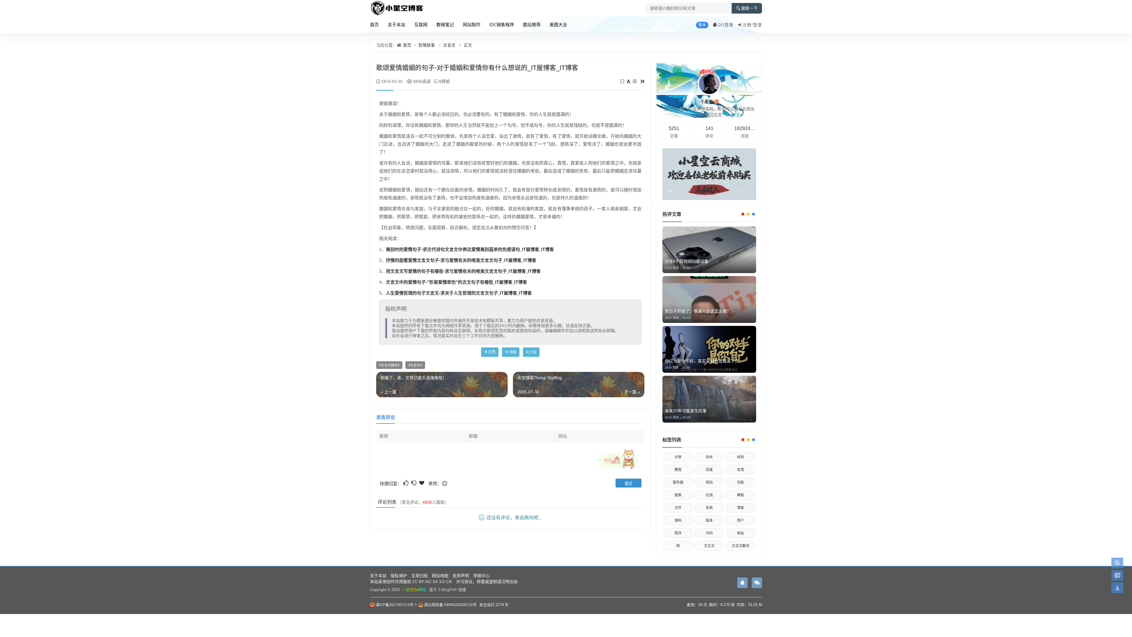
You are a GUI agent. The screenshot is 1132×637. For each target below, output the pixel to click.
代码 (709, 533)
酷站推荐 (532, 24)
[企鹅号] (742, 582)
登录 (757, 24)
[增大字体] (635, 81)
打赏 (492, 351)
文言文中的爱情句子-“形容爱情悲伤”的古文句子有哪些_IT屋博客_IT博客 (456, 282)
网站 (709, 482)
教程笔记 (445, 24)
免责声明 (461, 575)
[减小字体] (622, 81)
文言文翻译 (389, 365)
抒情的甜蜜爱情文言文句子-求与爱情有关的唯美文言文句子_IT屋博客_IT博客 (461, 260)
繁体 (702, 24)
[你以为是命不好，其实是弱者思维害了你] (709, 349)
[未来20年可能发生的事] (709, 399)
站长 (709, 456)
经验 (740, 456)
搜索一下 (749, 8)
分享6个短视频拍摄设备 (686, 261)
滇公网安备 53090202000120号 (450, 604)
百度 (709, 469)
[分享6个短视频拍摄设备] (709, 249)
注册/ (748, 24)
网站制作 (472, 24)
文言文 (449, 45)
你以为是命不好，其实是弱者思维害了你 (702, 361)
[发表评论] (1117, 575)
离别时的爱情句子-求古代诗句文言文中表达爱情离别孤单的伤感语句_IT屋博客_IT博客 (470, 249)
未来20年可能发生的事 (686, 410)
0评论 (444, 81)
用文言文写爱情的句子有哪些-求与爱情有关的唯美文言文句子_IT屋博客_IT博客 (463, 271)
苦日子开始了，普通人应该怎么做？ (698, 311)
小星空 (708, 101)
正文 (468, 45)
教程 (678, 469)
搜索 (678, 495)
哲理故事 (426, 45)
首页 (374, 24)
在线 (709, 495)
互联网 (420, 24)
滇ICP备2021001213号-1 (396, 604)
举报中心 (481, 575)
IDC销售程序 (501, 24)
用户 (740, 520)
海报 (512, 351)
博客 (740, 507)
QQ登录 (725, 24)
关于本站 (396, 24)
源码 (678, 520)
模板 (740, 495)
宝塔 (740, 469)
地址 (740, 533)
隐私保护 (399, 575)
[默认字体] (628, 81)
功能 (740, 482)
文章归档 (419, 575)
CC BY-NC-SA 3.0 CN (432, 581)
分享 (678, 456)
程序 (678, 533)
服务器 (678, 482)
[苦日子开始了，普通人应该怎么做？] (709, 299)
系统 (709, 507)
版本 (709, 520)
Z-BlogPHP (447, 589)
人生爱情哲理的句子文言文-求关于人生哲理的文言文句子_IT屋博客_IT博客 (459, 293)
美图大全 (558, 24)
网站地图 (440, 575)
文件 (678, 507)
